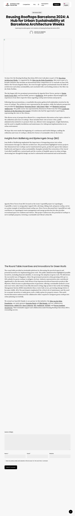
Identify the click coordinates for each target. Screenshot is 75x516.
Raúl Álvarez (20, 107)
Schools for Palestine (40, 32)
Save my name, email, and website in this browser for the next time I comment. (27, 461)
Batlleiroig (39, 96)
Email (29, 453)
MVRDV (47, 305)
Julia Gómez (41, 107)
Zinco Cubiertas (27, 305)
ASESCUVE (8, 109)
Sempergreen (9, 305)
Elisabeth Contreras (59, 107)
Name (6, 453)
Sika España (43, 303)
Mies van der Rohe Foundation (42, 80)
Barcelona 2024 (37, 12)
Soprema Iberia (30, 107)
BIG (35, 305)
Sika (47, 107)
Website (51, 453)
